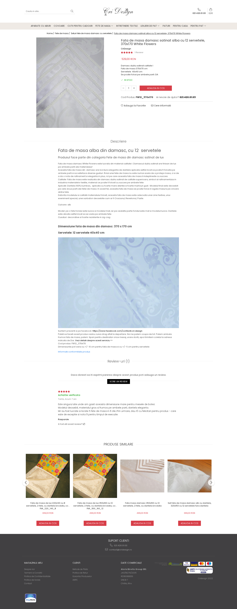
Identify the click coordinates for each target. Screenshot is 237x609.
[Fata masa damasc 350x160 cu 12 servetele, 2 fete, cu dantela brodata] (142, 475)
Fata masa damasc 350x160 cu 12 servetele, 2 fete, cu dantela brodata (142, 504)
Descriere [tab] (118, 141)
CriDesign (126, 48)
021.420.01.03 (120, 545)
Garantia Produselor (82, 576)
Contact (28, 583)
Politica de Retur (80, 572)
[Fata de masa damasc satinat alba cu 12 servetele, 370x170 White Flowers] (70, 82)
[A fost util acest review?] (84, 424)
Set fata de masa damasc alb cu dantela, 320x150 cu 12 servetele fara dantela (189, 504)
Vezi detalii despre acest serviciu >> (94, 340)
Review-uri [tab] (119, 361)
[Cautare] (72, 11)
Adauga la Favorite (134, 105)
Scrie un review (119, 381)
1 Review (139, 52)
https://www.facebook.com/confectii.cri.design (117, 330)
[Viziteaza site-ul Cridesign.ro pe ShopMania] (30, 598)
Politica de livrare (32, 579)
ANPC (75, 579)
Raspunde (63, 419)
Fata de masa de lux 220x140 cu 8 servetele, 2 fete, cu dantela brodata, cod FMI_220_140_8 (48, 506)
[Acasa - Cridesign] (118, 11)
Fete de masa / (62, 33)
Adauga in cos (156, 88)
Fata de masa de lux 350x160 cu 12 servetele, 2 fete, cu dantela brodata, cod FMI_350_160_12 (95, 506)
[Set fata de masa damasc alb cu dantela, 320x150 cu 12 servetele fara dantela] (190, 475)
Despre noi (29, 569)
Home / (50, 33)
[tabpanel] (70, 82)
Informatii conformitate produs (74, 351)
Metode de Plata (80, 569)
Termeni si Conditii (33, 572)
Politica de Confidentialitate (37, 576)
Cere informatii (162, 105)
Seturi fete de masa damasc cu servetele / (92, 33)
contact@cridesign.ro (120, 549)
